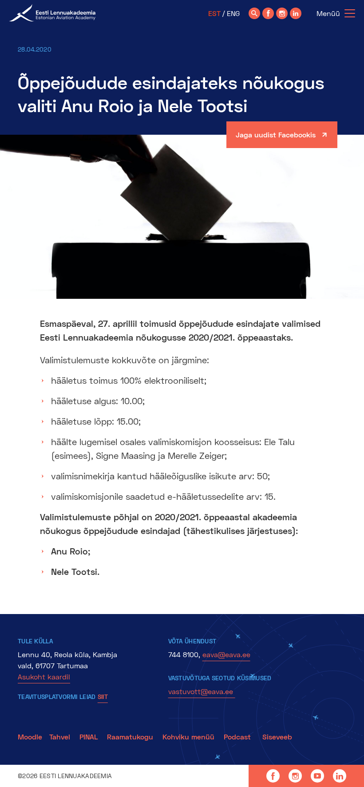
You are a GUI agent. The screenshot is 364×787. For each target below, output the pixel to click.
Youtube (317, 776)
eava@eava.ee (226, 654)
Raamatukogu (130, 736)
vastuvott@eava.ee (201, 691)
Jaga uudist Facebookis (276, 134)
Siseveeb (277, 736)
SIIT (103, 696)
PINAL (88, 736)
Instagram (295, 776)
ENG (233, 13)
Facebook (273, 776)
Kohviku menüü (189, 736)
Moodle (30, 736)
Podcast (238, 736)
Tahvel (59, 736)
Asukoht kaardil (44, 676)
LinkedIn (339, 776)
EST (214, 13)
